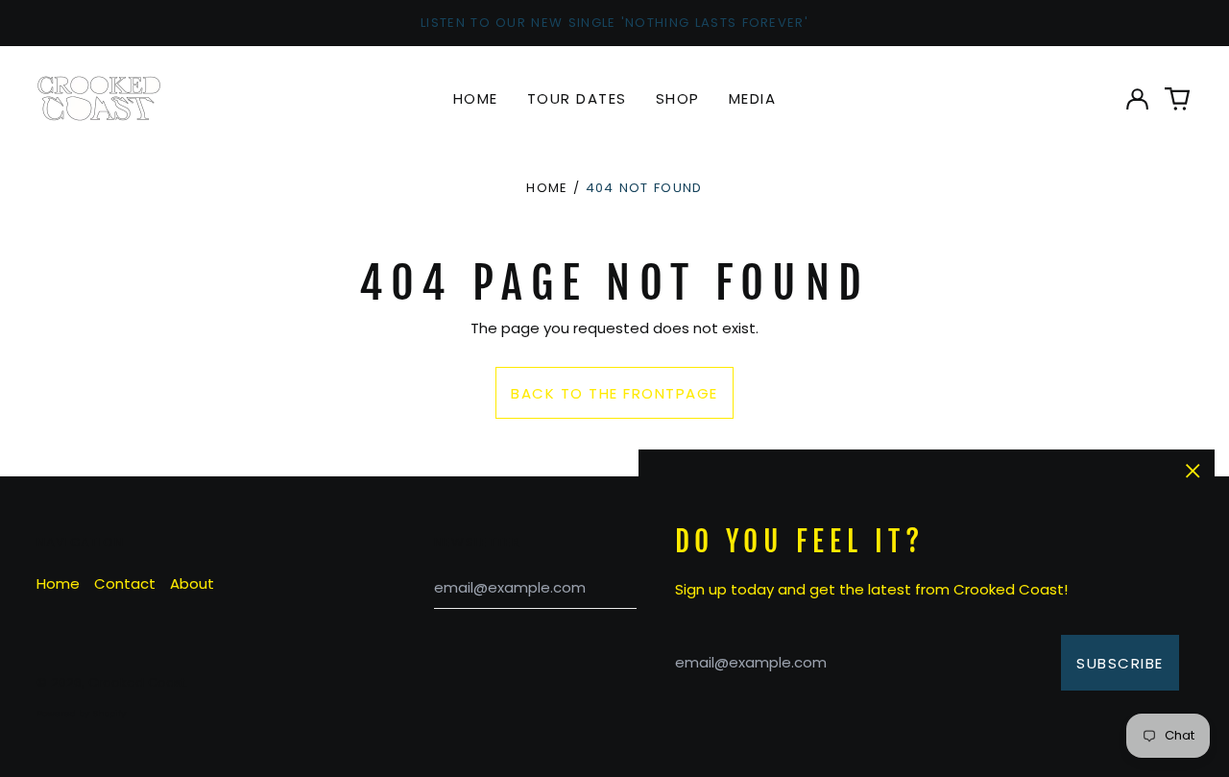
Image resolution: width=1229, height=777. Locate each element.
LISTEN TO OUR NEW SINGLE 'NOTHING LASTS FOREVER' (614, 22)
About (192, 583)
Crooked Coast (136, 682)
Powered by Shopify (81, 713)
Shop (678, 98)
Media (753, 98)
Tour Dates (577, 98)
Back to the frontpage (614, 393)
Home (475, 98)
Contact (125, 583)
